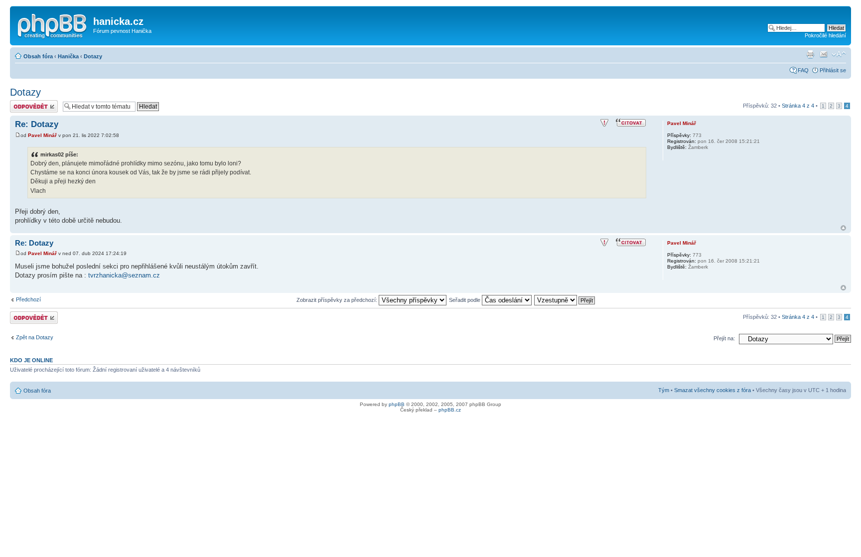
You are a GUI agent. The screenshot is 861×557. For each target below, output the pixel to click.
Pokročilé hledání (825, 35)
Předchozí (28, 299)
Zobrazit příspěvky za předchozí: (337, 300)
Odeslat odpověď (31, 103)
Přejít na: (724, 338)
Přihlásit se (833, 70)
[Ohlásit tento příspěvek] (604, 123)
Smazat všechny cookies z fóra (712, 390)
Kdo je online (31, 360)
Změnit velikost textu (839, 54)
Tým (663, 390)
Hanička (68, 56)
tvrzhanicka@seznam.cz (124, 275)
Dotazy (93, 56)
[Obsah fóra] (52, 24)
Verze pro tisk (810, 54)
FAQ (803, 70)
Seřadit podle (465, 300)
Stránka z (798, 106)
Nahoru (843, 228)
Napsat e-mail (823, 54)
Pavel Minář (42, 135)
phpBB (397, 404)
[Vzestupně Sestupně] (565, 300)
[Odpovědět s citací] (631, 123)
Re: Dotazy (36, 124)
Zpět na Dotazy (34, 337)
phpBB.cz (449, 410)
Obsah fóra (38, 56)
